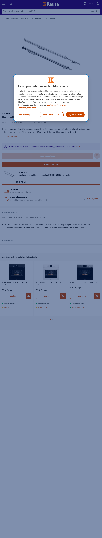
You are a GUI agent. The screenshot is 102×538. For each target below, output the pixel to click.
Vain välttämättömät (51, 115)
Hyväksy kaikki (75, 115)
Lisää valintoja (24, 115)
